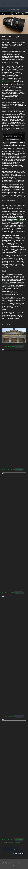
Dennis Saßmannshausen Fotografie (14, 3)
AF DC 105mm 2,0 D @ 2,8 (8, 469)
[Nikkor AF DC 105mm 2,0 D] (14, 24)
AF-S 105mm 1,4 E (17, 220)
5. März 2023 (5, 39)
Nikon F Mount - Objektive (14, 842)
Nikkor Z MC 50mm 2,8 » (18, 853)
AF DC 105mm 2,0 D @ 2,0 (8, 346)
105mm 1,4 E (5, 285)
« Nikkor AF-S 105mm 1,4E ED (10, 849)
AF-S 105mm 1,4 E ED (8, 81)
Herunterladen (19, 346)
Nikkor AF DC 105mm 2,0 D (10, 37)
